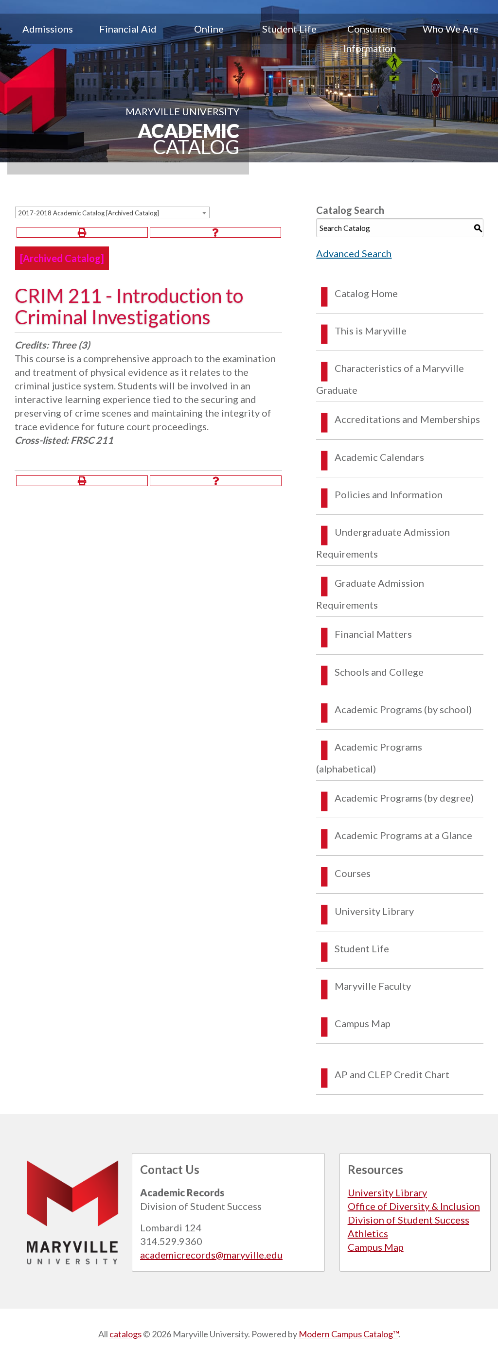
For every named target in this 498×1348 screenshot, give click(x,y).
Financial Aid (128, 29)
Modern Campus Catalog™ (348, 1334)
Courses (353, 873)
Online (209, 29)
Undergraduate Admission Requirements (383, 543)
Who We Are (451, 29)
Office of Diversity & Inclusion (414, 1206)
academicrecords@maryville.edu (211, 1254)
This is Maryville (371, 330)
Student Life (289, 29)
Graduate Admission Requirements (370, 594)
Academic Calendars (379, 457)
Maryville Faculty (373, 986)
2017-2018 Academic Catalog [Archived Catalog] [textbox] (88, 213)
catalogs (125, 1334)
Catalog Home (366, 293)
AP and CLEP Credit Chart (392, 1074)
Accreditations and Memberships (407, 419)
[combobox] (112, 212)
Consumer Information (369, 38)
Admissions (47, 29)
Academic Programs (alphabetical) (369, 757)
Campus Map (363, 1023)
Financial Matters (373, 634)
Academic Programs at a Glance (403, 835)
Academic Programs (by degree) (404, 798)
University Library (374, 911)
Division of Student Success (408, 1219)
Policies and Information (389, 494)
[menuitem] (47, 38)
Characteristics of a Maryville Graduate (390, 379)
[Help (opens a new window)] (215, 232)
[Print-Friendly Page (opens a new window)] (82, 232)
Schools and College (379, 672)
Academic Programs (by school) (403, 709)
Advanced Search (353, 253)
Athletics (368, 1233)
